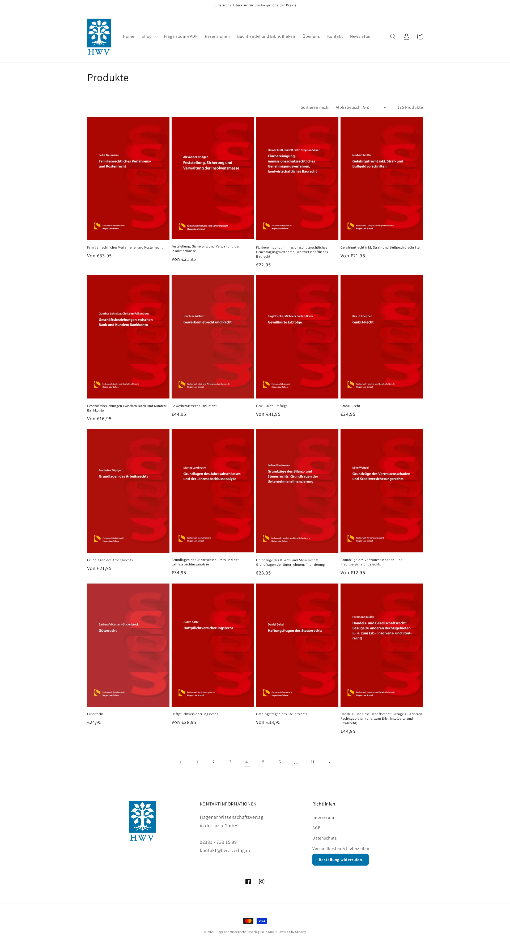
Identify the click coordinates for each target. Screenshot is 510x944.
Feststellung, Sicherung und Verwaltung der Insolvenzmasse (206, 248)
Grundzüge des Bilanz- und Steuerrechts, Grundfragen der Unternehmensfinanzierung (290, 562)
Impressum (323, 817)
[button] (149, 36)
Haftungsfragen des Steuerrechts (281, 714)
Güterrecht (95, 714)
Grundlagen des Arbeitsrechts (110, 560)
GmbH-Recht (350, 406)
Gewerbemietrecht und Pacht (194, 406)
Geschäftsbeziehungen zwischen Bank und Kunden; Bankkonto (127, 408)
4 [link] (246, 761)
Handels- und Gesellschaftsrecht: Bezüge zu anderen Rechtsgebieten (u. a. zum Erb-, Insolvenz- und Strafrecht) (381, 718)
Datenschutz (324, 838)
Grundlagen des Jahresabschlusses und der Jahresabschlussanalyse (205, 562)
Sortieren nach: (315, 107)
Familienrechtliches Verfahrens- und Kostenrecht (125, 247)
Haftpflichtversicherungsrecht (195, 714)
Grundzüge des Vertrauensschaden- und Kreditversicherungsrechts (372, 562)
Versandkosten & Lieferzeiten (340, 848)
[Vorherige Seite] (181, 762)
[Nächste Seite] (329, 762)
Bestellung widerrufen (340, 859)
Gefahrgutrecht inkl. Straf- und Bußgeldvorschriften (381, 247)
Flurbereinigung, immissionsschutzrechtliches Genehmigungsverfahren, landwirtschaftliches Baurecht (292, 252)
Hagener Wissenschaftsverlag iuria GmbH (246, 932)
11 (313, 762)
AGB (316, 827)
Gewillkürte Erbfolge (272, 406)
